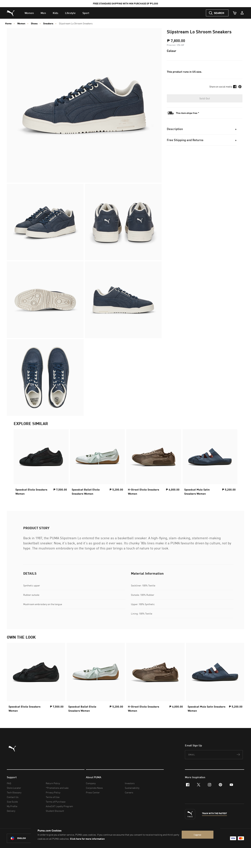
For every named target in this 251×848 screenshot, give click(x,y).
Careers (129, 792)
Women (21, 23)
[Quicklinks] (242, 13)
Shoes (34, 23)
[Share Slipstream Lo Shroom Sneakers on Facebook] (234, 86)
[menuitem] (29, 13)
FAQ (9, 783)
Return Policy (53, 783)
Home (8, 23)
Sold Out (204, 98)
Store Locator (14, 787)
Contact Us (12, 797)
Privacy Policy (53, 792)
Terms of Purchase (55, 801)
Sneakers (48, 23)
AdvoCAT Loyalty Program (59, 806)
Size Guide (12, 801)
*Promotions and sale (57, 787)
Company (91, 783)
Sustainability (132, 787)
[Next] (231, 463)
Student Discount (55, 810)
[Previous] (19, 463)
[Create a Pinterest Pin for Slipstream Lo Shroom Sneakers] (239, 86)
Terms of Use (52, 797)
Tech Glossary (14, 792)
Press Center (93, 792)
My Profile (12, 806)
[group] (41, 463)
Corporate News (94, 787)
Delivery (11, 810)
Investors (130, 783)
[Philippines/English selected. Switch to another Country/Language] (26, 838)
